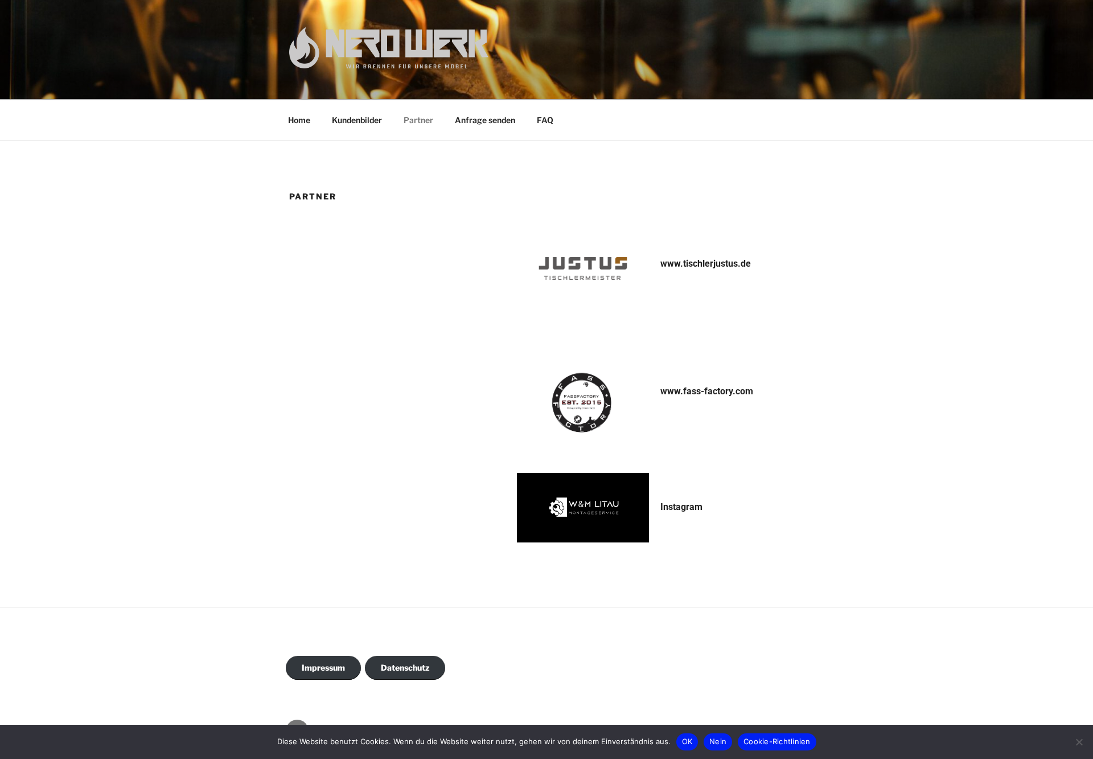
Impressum (323, 667)
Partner (418, 120)
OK (687, 741)
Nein (717, 741)
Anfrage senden (485, 120)
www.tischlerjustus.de (705, 263)
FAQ (545, 120)
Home (299, 120)
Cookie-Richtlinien (777, 741)
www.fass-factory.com (706, 391)
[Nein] (1078, 742)
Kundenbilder (357, 120)
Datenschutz (405, 667)
